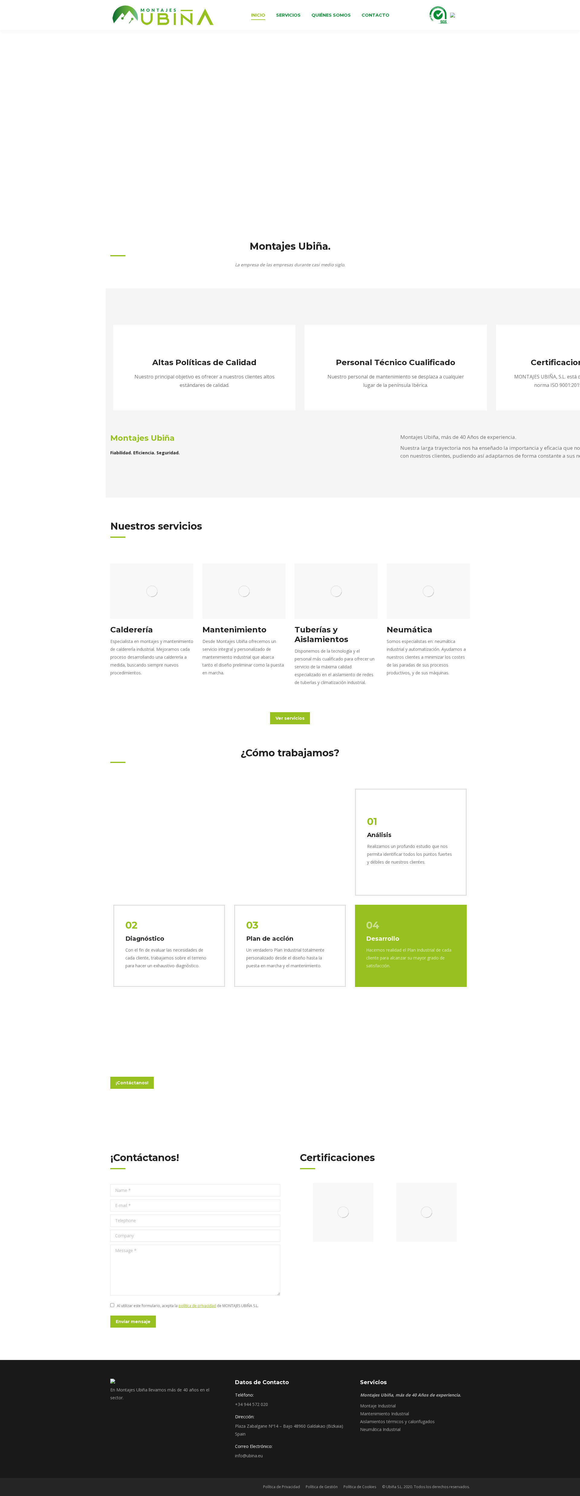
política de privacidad (197, 1305)
